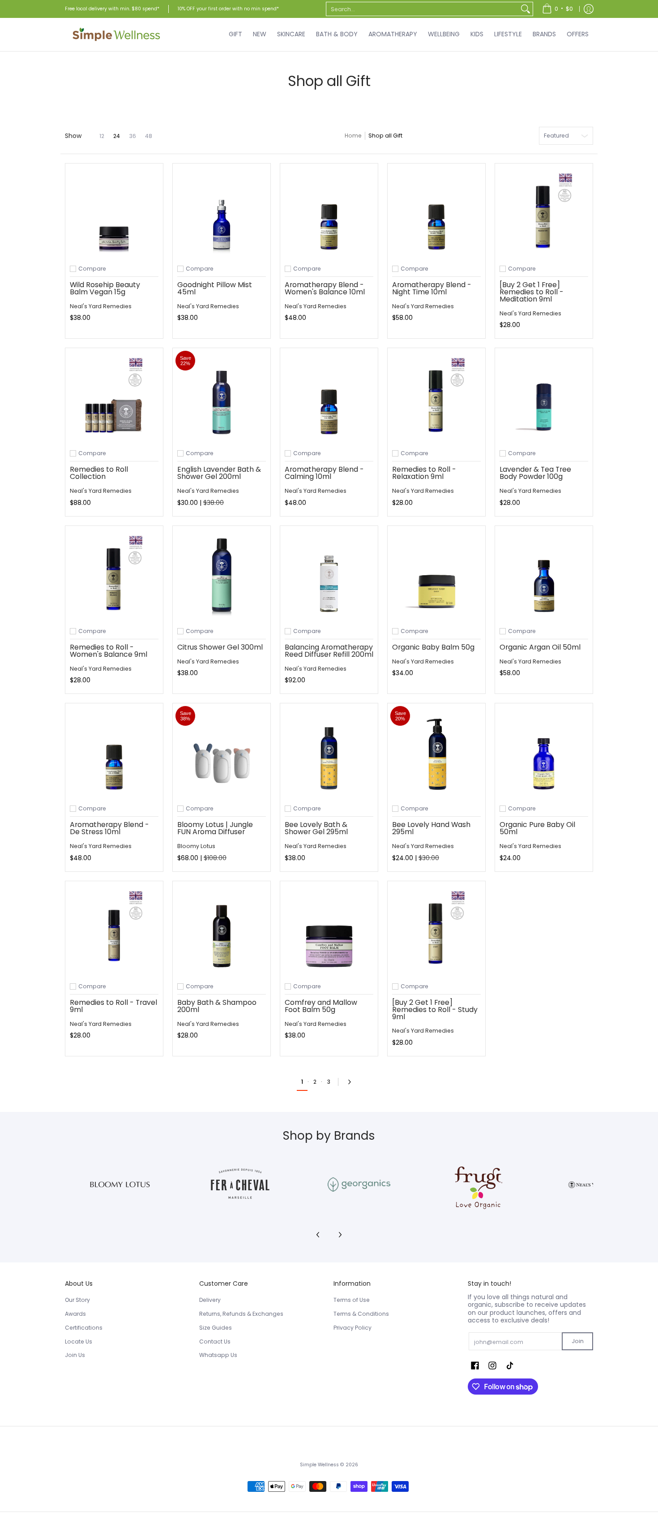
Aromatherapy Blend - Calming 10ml (324, 473)
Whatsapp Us (218, 1355)
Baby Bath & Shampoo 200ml (216, 1006)
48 (148, 136)
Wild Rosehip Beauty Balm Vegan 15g (105, 288)
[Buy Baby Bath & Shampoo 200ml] (221, 930)
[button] (475, 1365)
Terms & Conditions (361, 1314)
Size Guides (215, 1327)
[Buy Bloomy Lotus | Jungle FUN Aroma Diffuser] (221, 752)
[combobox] (422, 9)
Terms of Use (351, 1300)
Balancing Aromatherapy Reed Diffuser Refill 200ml (329, 650)
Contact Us (215, 1341)
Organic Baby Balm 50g (433, 647)
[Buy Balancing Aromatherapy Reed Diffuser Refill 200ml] (329, 574)
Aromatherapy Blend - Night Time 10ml (431, 288)
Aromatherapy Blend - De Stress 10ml (109, 828)
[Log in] (589, 9)
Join (578, 1341)
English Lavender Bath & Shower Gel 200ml (219, 473)
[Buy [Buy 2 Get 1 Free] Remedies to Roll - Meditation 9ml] (544, 212)
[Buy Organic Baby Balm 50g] (436, 574)
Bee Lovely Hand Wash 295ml (431, 828)
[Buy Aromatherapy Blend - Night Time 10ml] (436, 212)
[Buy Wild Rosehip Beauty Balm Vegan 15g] (114, 212)
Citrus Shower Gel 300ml (220, 647)
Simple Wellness (320, 1464)
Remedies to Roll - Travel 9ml (113, 1006)
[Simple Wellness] (116, 34)
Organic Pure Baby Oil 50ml (537, 828)
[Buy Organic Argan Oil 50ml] (544, 574)
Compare (92, 269)
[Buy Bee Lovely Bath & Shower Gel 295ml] (329, 752)
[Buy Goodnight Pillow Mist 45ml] (221, 212)
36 (132, 136)
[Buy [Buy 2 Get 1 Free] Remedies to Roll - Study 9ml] (436, 930)
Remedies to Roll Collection (99, 473)
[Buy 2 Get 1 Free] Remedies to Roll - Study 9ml (435, 1009)
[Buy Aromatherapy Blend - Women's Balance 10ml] (329, 212)
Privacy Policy (352, 1327)
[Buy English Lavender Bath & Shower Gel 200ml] (221, 397)
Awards (75, 1314)
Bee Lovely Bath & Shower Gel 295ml (316, 828)
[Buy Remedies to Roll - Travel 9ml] (114, 930)
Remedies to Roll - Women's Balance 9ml (108, 650)
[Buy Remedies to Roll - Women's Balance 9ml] (114, 574)
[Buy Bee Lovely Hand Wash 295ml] (436, 752)
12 (101, 136)
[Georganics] (358, 1184)
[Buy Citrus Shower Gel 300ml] (221, 574)
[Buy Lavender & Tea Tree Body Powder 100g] (544, 397)
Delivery (210, 1300)
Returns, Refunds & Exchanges (241, 1314)
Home (353, 135)
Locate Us (78, 1341)
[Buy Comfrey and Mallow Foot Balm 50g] (329, 930)
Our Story (77, 1300)
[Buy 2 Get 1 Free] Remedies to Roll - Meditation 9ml (532, 292)
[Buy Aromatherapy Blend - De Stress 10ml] (114, 752)
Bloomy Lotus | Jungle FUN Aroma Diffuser (215, 828)
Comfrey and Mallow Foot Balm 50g (321, 1006)
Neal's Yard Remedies (101, 306)
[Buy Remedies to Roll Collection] (114, 397)
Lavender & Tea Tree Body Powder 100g (535, 473)
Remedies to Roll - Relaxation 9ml (424, 473)
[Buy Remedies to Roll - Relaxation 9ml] (436, 397)
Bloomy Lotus (196, 846)
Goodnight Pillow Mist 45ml (214, 288)
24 (116, 136)
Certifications (84, 1327)
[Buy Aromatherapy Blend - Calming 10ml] (329, 397)
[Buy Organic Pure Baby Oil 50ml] (544, 752)
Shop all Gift (385, 135)
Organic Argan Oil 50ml (540, 647)
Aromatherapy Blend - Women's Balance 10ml (325, 288)
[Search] (525, 9)
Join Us (75, 1355)
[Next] (352, 1082)
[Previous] (318, 1235)
